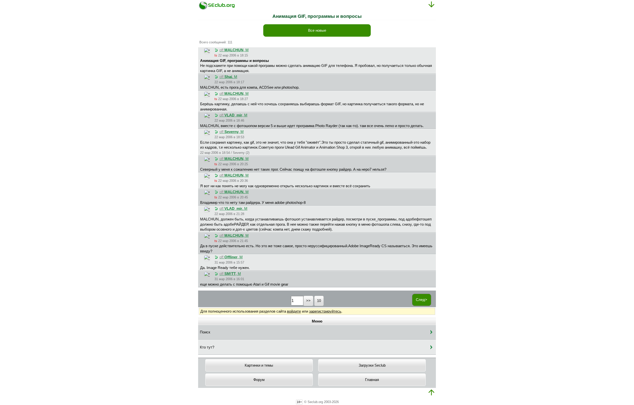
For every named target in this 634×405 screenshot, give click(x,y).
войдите (294, 311)
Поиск (205, 332)
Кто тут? (207, 347)
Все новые (317, 30)
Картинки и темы (259, 365)
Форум (258, 380)
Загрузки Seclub (372, 365)
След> (421, 300)
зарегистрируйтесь (325, 311)
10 (319, 301)
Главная (372, 380)
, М (234, 50)
